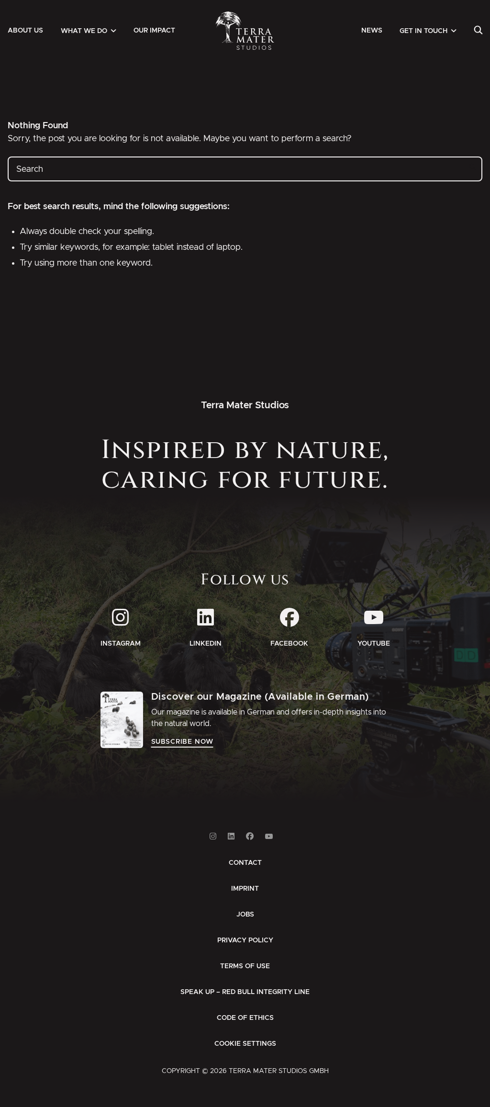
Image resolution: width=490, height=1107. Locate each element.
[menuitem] (25, 30)
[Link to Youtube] (269, 836)
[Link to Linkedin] (231, 836)
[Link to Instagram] (213, 836)
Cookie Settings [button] (245, 1043)
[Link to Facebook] (250, 836)
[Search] (478, 30)
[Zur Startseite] (245, 30)
